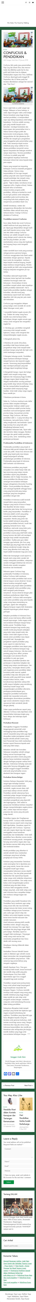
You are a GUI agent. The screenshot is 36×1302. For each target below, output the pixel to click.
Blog (5, 50)
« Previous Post (9, 1085)
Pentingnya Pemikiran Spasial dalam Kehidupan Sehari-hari (17, 1271)
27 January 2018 (23, 60)
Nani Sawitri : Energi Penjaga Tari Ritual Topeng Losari (16, 1267)
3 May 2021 (23, 1129)
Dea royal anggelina (10, 1282)
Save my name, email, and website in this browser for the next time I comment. (17, 1176)
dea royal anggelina (10, 1278)
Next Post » (28, 1085)
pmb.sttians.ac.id (9, 1275)
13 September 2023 (9, 1126)
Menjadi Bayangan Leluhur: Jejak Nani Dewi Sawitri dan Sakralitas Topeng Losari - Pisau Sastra (18, 1263)
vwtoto (6, 1270)
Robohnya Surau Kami (24, 1275)
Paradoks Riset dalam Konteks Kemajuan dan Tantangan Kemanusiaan (10, 1115)
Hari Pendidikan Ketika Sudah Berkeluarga (25, 1120)
